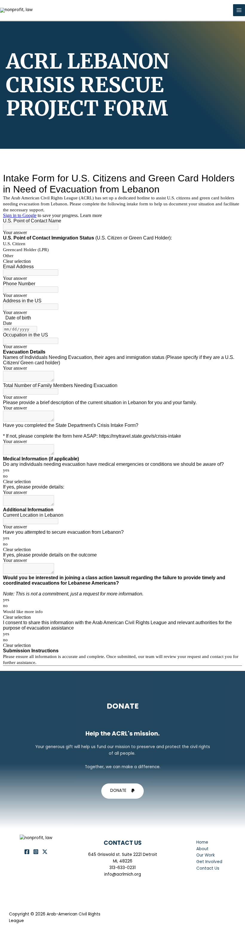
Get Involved (209, 862)
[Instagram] (36, 851)
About (202, 849)
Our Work (205, 855)
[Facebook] (27, 851)
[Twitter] (45, 851)
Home (202, 842)
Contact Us (207, 868)
